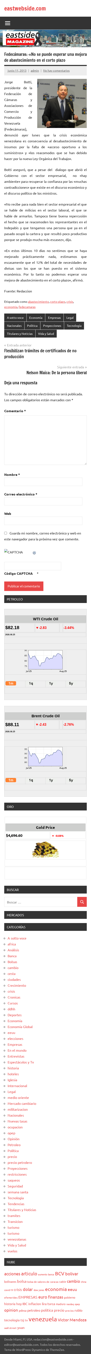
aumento (42, 1274)
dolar (28, 1289)
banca (51, 1274)
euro (42, 1296)
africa (12, 944)
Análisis (13, 950)
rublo (78, 1310)
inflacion (34, 1304)
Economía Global (20, 1026)
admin (35, 70)
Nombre (12, 474)
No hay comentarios (56, 70)
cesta (11, 973)
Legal (70, 317)
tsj (22, 1320)
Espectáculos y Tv (21, 1062)
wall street (10, 1328)
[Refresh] (34, 552)
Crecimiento (17, 985)
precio (12, 1156)
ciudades (14, 979)
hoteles (13, 1074)
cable (62, 1281)
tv (26, 1320)
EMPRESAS (27, 1297)
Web (7, 513)
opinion (11, 1309)
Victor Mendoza (72, 1319)
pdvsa (22, 1310)
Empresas (54, 317)
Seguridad (15, 1186)
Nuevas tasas (17, 1121)
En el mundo (17, 1050)
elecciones (15, 1038)
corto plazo (57, 301)
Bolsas (12, 962)
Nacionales (14, 325)
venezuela (43, 1319)
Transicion (15, 1221)
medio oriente (18, 1097)
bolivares (10, 1281)
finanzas (55, 1296)
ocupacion (15, 1127)
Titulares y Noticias (20, 333)
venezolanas (17, 1239)
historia (13, 1068)
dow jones (39, 1290)
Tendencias (16, 1204)
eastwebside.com (25, 8)
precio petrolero (20, 1162)
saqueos (14, 1180)
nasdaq (70, 1304)
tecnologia (12, 1320)
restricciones (17, 1174)
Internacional (17, 1085)
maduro (61, 1304)
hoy (19, 1304)
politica (47, 1310)
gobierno (69, 1297)
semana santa (18, 1192)
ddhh (11, 1009)
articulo (29, 1273)
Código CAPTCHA (18, 573)
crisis (69, 301)
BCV (59, 1273)
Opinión (13, 1139)
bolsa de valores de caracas (42, 1281)
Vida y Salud (46, 333)
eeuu (11, 1032)
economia (10, 307)
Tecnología (74, 325)
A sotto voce (15, 317)
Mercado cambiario (22, 1103)
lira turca (48, 1304)
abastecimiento (38, 301)
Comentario (15, 411)
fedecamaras (27, 307)
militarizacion (18, 1109)
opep (11, 1133)
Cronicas (14, 997)
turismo (13, 1227)
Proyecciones (52, 325)
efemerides (11, 1297)
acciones (12, 1273)
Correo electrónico (20, 494)
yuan (21, 1327)
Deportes (15, 1015)
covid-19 (8, 1290)
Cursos (13, 1003)
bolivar (71, 1273)
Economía (35, 317)
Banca (12, 956)
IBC (25, 1304)
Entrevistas (16, 1056)
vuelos (12, 1251)
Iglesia (12, 1080)
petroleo (33, 1310)
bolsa (21, 1281)
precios (69, 1310)
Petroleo (14, 1145)
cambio (13, 967)
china (83, 1281)
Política (32, 325)
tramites (14, 1215)
